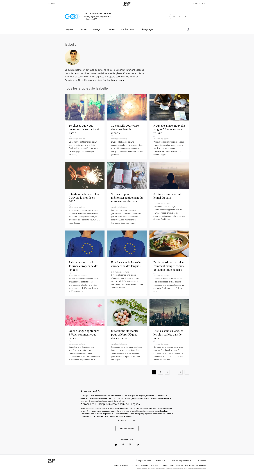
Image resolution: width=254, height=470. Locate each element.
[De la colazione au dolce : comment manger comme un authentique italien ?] (169, 263)
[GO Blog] (72, 16)
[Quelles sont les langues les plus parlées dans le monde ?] (169, 332)
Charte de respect (120, 465)
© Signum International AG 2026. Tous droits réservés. (183, 465)
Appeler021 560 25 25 (127, 420)
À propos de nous (143, 461)
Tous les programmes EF (181, 461)
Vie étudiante (127, 29)
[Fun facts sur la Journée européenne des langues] (127, 263)
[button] (52, 3)
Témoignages (146, 29)
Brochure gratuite (179, 16)
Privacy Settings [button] (154, 465)
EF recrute (202, 461)
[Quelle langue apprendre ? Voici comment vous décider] (85, 332)
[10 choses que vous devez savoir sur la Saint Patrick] (85, 126)
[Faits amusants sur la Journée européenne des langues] (85, 263)
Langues (69, 29)
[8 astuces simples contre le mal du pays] (169, 195)
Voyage (96, 29)
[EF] (127, 4)
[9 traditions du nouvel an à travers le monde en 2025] (85, 195)
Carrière (111, 29)
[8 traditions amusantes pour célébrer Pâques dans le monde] (127, 332)
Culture (83, 29)
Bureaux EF (161, 461)
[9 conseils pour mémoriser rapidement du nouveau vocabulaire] (127, 195)
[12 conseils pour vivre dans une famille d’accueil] (127, 126)
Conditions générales (139, 465)
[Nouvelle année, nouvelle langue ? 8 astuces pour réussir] (169, 126)
